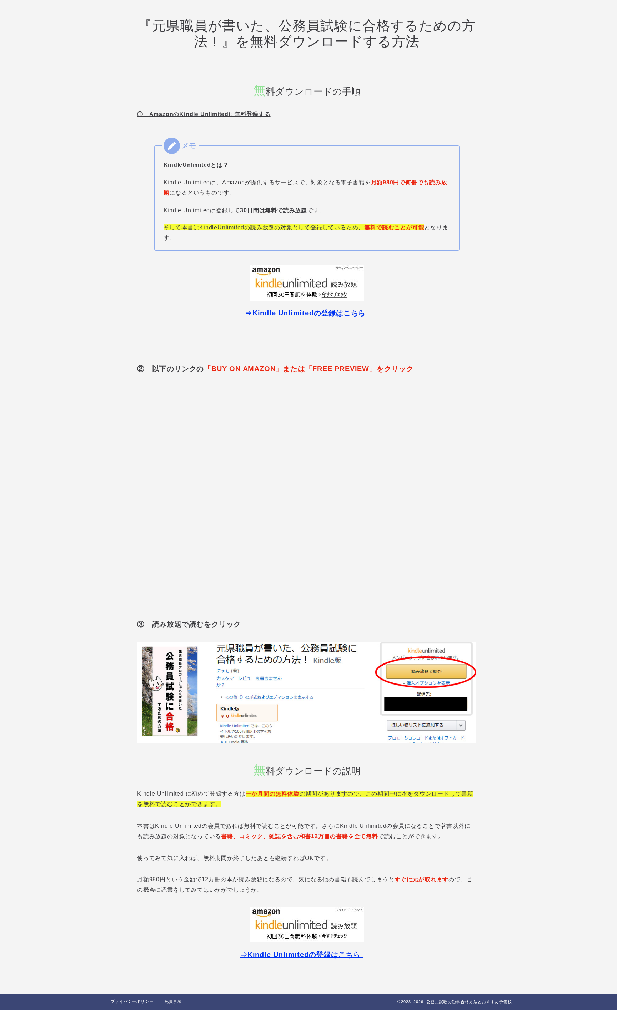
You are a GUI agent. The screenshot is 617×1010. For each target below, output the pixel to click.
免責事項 (173, 1001)
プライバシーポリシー (132, 1001)
